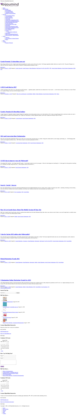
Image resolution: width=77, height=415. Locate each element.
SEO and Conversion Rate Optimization (12, 136)
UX (48, 286)
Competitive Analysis (9, 12)
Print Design (7, 25)
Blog (4, 40)
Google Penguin (25, 68)
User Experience (44, 286)
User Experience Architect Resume (12, 38)
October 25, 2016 (7, 118)
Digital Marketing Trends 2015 (10, 259)
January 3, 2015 (7, 262)
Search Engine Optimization (67, 68)
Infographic (37, 241)
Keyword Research (9, 11)
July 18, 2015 (7, 192)
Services (4, 14)
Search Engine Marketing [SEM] (11, 26)
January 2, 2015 (7, 286)
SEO (1, 69)
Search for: (2, 292)
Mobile (34, 93)
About (4, 36)
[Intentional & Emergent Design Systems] (5, 311)
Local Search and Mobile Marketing (12, 21)
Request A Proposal (9, 42)
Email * (1, 358)
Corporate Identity (8, 16)
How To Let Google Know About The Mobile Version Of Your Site (20, 210)
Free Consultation (17, 192)
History (6, 39)
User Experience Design (10, 15)
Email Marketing (31, 241)
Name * (1, 355)
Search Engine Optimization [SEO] (12, 27)
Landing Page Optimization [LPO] (11, 19)
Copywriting (7, 18)
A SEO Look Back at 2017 (8, 87)
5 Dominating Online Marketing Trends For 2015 (15, 280)
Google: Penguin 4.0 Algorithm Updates (12, 111)
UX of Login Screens (7, 317)
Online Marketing (32, 68)
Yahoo (58, 93)
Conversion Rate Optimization (21, 142)
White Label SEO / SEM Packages (12, 35)
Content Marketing (18, 241)
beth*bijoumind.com (4, 331)
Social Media (26, 192)
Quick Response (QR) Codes (10, 24)
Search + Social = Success (8, 185)
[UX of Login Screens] (5, 316)
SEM (74, 68)
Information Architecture (12, 31)
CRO (29, 142)
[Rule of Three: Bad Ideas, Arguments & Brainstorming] (5, 321)
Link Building (29, 93)
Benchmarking (8, 10)
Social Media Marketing (9, 28)
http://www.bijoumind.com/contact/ (7, 401)
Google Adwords (18, 68)
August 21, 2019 (7, 68)
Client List (7, 37)
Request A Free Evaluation (10, 13)
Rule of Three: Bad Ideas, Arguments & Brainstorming (13, 322)
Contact (4, 41)
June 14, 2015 (7, 216)
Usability (7, 30)
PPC (50, 68)
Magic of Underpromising (8, 301)
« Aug (2, 350)
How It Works (5, 9)
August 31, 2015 (7, 167)
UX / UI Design (8, 29)
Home (4, 8)
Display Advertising (9, 17)
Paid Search (38, 68)
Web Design (7, 33)
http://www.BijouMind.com (5, 333)
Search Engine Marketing (57, 68)
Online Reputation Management (11, 22)
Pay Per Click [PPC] (9, 23)
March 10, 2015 (7, 241)
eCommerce (25, 241)
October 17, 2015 (7, 142)
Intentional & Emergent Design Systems (10, 312)
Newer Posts (2, 288)
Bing (18, 93)
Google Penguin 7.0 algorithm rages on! (12, 61)
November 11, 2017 (8, 93)
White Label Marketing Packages (11, 34)
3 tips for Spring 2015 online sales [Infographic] (15, 234)
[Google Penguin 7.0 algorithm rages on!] (5, 305)
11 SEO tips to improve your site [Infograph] (14, 160)
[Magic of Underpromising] (5, 300)
